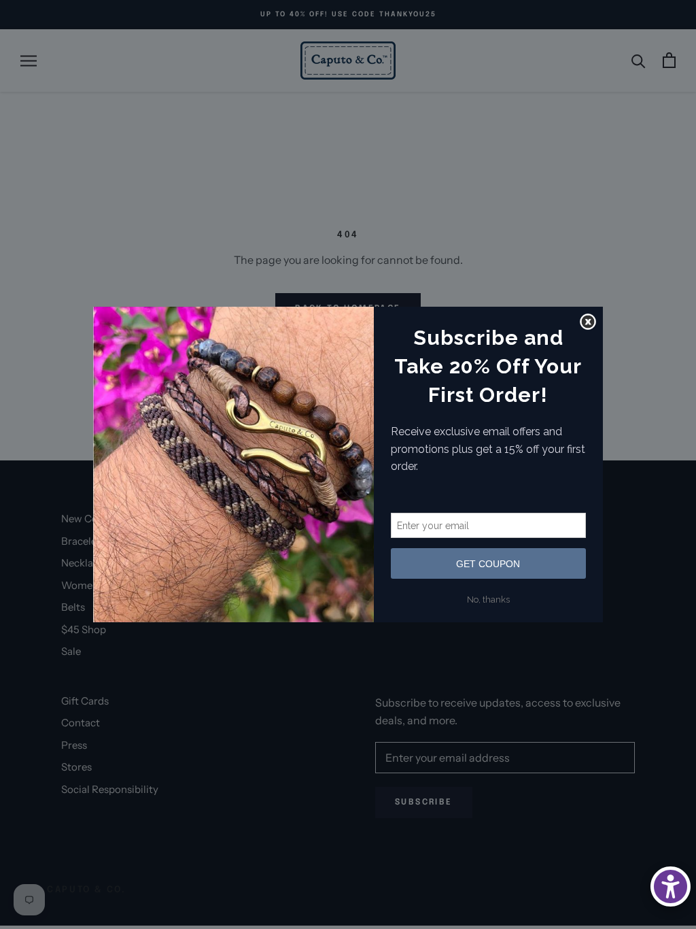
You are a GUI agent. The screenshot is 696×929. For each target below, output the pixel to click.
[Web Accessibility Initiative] (670, 886)
